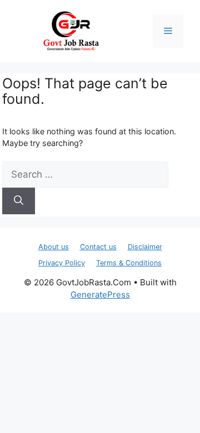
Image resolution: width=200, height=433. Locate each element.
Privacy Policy (61, 263)
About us (53, 247)
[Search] (18, 201)
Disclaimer (145, 247)
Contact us (98, 247)
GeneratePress (100, 294)
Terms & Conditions (129, 263)
